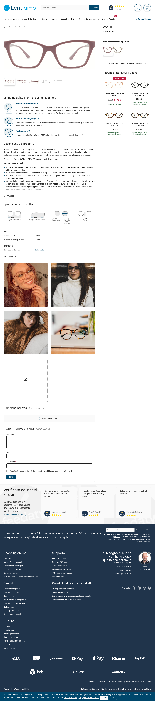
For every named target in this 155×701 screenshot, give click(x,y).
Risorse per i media (11, 633)
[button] (9, 81)
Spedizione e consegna (13, 565)
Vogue (34, 27)
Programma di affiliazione (14, 603)
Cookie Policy (105, 694)
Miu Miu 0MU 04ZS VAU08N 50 (139, 125)
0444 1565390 (125, 570)
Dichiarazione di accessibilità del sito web (21, 576)
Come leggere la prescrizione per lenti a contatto (72, 596)
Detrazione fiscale (59, 565)
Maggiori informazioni (89, 697)
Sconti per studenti (11, 610)
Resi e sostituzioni (59, 558)
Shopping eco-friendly (13, 614)
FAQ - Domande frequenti (62, 573)
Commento (11, 434)
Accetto (104, 698)
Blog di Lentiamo (11, 637)
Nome (9, 452)
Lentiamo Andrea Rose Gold (114, 94)
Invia (11, 477)
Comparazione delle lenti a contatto (66, 599)
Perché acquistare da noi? (14, 641)
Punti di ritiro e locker (12, 569)
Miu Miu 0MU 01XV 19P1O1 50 (114, 125)
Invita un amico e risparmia (15, 599)
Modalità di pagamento (13, 562)
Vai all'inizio (25, 689)
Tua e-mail (11, 461)
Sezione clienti (58, 576)
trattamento (22, 471)
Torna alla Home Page (11, 689)
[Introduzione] (5, 27)
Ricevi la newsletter (143, 530)
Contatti (7, 644)
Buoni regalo (9, 596)
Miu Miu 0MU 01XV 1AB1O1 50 (139, 94)
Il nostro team (9, 630)
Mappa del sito (10, 648)
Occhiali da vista (15, 27)
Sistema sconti (10, 607)
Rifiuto (112, 698)
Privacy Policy (70, 697)
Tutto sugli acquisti (11, 558)
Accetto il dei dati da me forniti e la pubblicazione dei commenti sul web (41, 471)
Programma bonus (11, 592)
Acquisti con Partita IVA (61, 569)
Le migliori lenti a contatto (63, 588)
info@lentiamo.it (124, 573)
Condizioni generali (11, 573)
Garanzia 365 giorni (60, 562)
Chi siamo (8, 626)
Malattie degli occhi (60, 592)
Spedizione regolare (12, 588)
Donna (26, 27)
